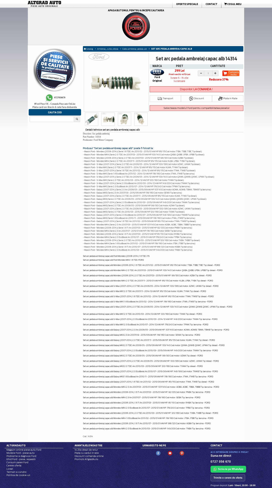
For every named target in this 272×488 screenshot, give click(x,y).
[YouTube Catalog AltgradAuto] (170, 453)
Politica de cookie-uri (18, 475)
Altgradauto (16, 445)
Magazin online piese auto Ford (23, 449)
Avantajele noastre (88, 445)
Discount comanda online (89, 456)
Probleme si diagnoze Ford (21, 456)
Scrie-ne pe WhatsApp (230, 469)
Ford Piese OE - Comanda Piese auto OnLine (54, 104)
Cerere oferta (13, 465)
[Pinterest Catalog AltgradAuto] (182, 453)
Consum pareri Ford (17, 462)
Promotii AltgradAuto (86, 459)
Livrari (9, 468)
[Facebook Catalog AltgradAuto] (158, 453)
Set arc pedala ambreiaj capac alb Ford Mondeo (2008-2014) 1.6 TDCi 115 (116, 256)
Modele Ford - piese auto (20, 453)
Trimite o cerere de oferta (228, 477)
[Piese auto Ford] (62, 4)
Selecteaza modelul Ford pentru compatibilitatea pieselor (196, 108)
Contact (211, 4)
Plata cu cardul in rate (87, 453)
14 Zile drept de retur (86, 449)
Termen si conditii (16, 472)
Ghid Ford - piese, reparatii (21, 459)
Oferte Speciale (187, 4)
